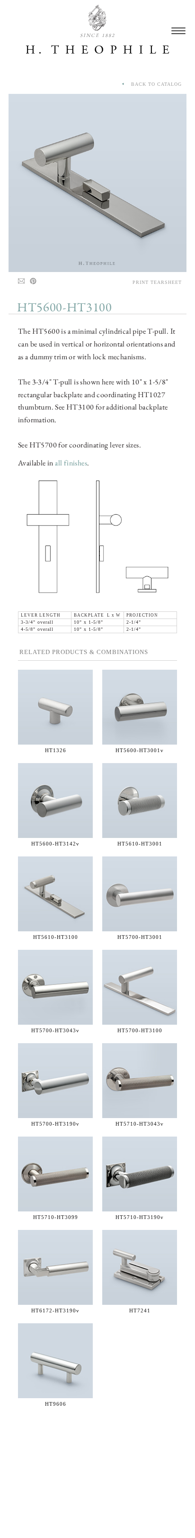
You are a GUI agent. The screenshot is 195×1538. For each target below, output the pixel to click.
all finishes (71, 463)
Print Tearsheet (157, 282)
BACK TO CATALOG (153, 84)
